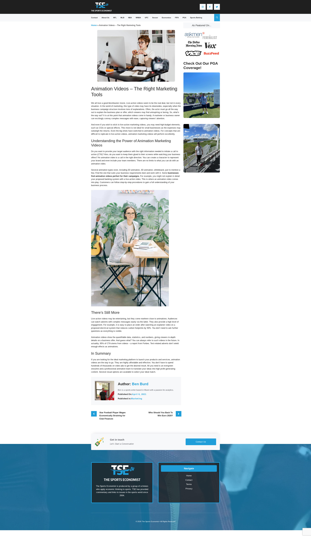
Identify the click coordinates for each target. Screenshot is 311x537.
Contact (94, 18)
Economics (166, 18)
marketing (136, 398)
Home (94, 25)
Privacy (189, 488)
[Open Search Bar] (217, 17)
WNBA (138, 18)
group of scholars (140, 486)
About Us (105, 18)
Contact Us (201, 442)
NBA (130, 18)
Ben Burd (140, 384)
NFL (115, 18)
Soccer (155, 18)
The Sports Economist (150, 521)
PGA (184, 18)
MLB (122, 18)
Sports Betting (196, 18)
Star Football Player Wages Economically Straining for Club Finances (112, 415)
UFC (146, 18)
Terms (189, 484)
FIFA (177, 18)
